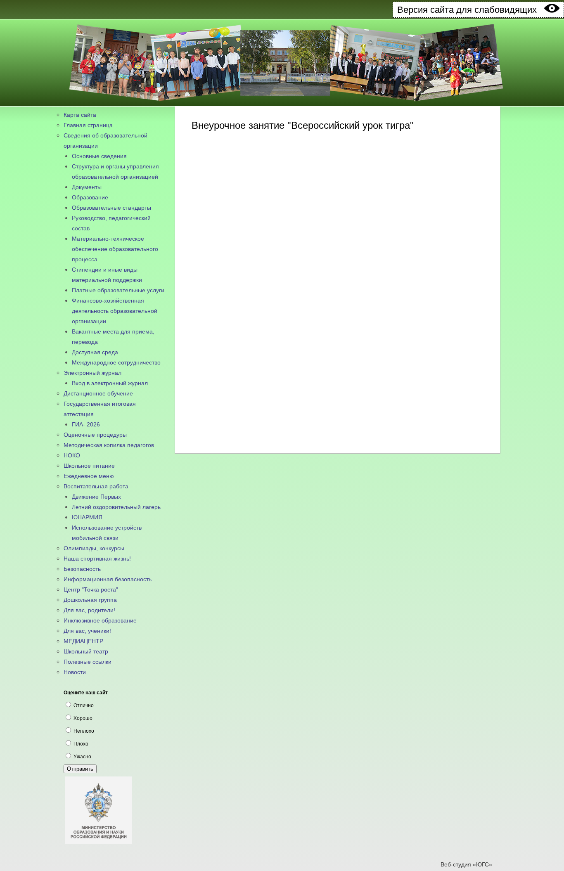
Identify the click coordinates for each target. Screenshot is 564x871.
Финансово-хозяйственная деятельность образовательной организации (114, 310)
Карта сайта (80, 114)
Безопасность (82, 569)
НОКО (72, 455)
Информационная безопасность (108, 579)
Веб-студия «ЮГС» (466, 864)
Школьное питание (89, 465)
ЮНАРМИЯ (87, 517)
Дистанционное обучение (98, 393)
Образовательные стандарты (111, 207)
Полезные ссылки (87, 661)
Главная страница (88, 125)
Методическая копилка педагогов (109, 445)
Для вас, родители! (89, 610)
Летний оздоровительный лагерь (116, 507)
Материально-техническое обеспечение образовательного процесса (115, 249)
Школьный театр (86, 651)
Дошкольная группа (90, 599)
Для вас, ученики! (87, 630)
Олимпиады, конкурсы (94, 548)
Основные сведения (99, 156)
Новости (75, 672)
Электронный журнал (92, 372)
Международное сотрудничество (116, 362)
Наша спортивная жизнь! (97, 558)
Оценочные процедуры (95, 434)
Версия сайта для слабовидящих (470, 10)
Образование (90, 197)
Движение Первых (96, 496)
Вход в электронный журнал (110, 383)
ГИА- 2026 (86, 424)
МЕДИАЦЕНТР (83, 641)
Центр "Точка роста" (91, 589)
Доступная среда (95, 352)
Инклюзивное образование (100, 620)
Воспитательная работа (96, 486)
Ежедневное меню (89, 476)
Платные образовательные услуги (118, 290)
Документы (87, 187)
